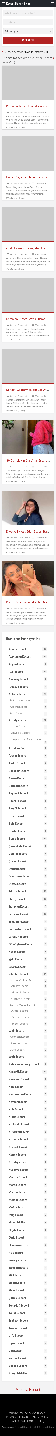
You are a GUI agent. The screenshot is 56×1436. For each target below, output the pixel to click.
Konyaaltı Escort (28, 732)
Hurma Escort (28, 726)
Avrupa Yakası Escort (28, 1005)
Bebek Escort (28, 1023)
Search (29, 40)
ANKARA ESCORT (36, 1412)
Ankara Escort (28, 1389)
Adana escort (8, 1427)
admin (27, 112)
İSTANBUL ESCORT (18, 1416)
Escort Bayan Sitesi (18, 3)
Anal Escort (28, 713)
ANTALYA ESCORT (23, 1421)
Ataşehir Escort (28, 992)
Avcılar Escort (28, 1010)
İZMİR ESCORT (41, 1416)
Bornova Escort (28, 1043)
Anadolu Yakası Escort (28, 980)
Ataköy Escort (28, 985)
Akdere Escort (28, 706)
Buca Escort (28, 1049)
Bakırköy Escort (28, 1017)
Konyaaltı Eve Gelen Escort (28, 739)
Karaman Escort (16, 112)
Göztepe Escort (28, 998)
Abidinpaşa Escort (28, 700)
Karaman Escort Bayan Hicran (25, 319)
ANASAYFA (16, 1412)
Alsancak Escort (28, 1036)
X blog (40, 1421)
